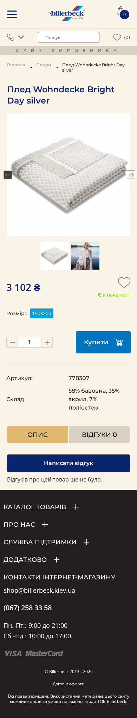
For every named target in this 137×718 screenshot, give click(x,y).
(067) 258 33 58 (28, 607)
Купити (96, 342)
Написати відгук (68, 463)
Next (131, 175)
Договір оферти (69, 683)
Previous (8, 175)
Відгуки (99, 434)
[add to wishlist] (124, 284)
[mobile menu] (12, 14)
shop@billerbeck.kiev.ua (39, 590)
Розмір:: (16, 313)
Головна (16, 64)
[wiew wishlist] (117, 37)
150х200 (41, 313)
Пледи (43, 64)
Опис (37, 434)
